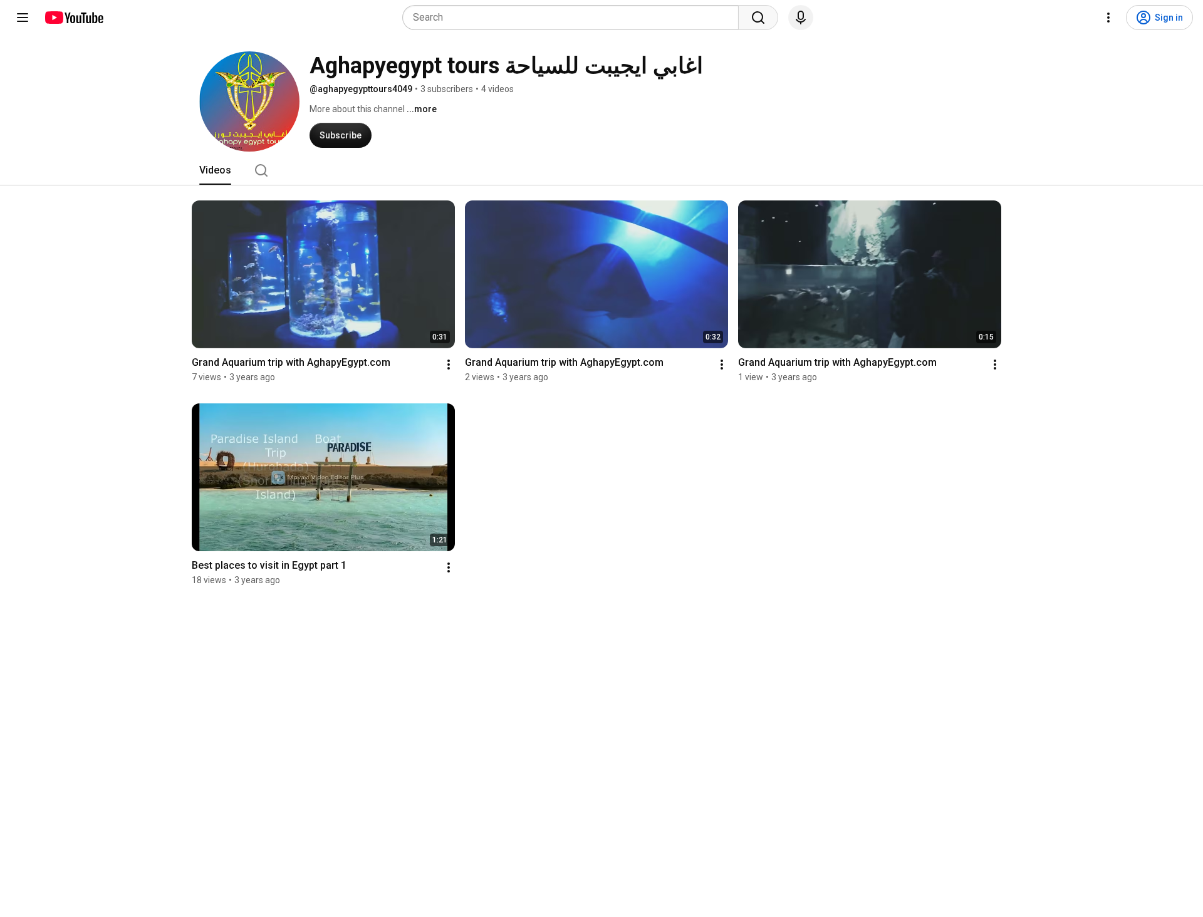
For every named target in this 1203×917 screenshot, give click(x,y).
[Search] (758, 17)
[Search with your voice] (800, 17)
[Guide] (22, 17)
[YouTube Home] (73, 17)
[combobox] (574, 17)
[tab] (215, 170)
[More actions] (448, 364)
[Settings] (1108, 17)
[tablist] (601, 170)
